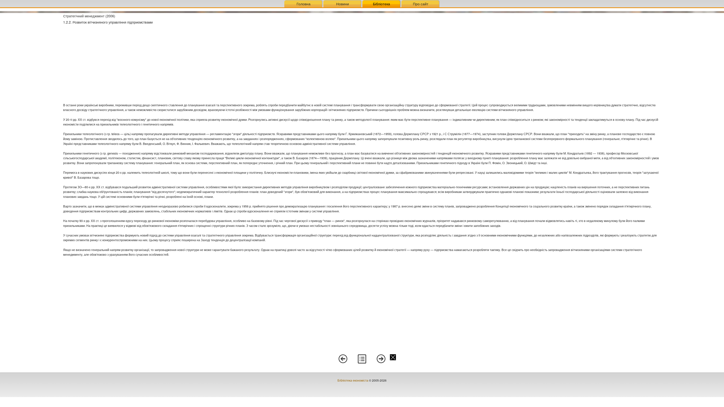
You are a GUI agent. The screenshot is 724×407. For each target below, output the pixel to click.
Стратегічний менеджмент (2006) (89, 15)
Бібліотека (381, 3)
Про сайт (420, 3)
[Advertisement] (30, 69)
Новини (342, 3)
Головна (304, 3)
